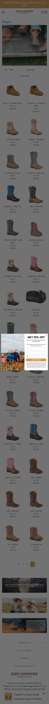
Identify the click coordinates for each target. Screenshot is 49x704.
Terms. (36, 368)
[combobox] (28, 356)
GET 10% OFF (36, 360)
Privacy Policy (43, 367)
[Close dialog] (46, 335)
